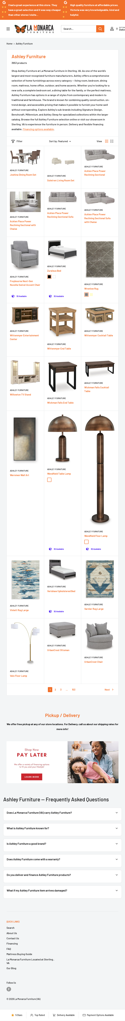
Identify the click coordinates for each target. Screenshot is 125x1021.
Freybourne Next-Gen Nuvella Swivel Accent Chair (25, 283)
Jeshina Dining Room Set (23, 174)
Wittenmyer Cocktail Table (98, 335)
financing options (41, 882)
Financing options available (38, 129)
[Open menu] (8, 29)
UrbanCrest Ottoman (58, 650)
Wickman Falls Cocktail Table (96, 389)
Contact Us (13, 938)
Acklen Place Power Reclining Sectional (95, 172)
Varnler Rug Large (94, 608)
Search (10, 927)
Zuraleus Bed (54, 270)
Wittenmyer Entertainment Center (24, 337)
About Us (12, 933)
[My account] (112, 29)
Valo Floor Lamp (18, 675)
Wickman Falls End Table (60, 402)
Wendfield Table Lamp (59, 473)
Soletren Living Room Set (60, 180)
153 (73, 689)
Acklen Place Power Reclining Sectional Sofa (60, 215)
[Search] (100, 28)
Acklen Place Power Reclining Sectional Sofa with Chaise (97, 218)
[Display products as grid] (106, 141)
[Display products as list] (112, 141)
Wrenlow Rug (91, 288)
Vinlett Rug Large (19, 610)
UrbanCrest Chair (93, 661)
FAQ (9, 948)
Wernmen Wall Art (19, 475)
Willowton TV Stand (20, 394)
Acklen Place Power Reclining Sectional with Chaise (23, 225)
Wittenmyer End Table (59, 348)
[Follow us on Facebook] (9, 989)
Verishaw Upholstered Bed (61, 591)
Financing (12, 943)
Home (10, 43)
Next (107, 689)
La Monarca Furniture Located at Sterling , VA (30, 961)
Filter (19, 141)
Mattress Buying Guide (19, 954)
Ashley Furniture (24, 43)
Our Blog (11, 968)
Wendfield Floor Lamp (95, 535)
